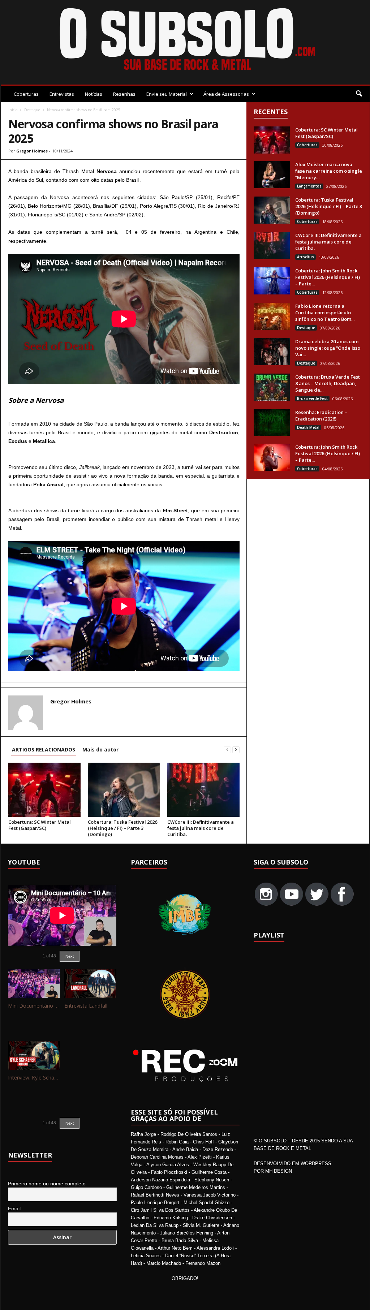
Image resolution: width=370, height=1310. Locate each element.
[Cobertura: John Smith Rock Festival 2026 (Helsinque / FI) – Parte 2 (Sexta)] (272, 457)
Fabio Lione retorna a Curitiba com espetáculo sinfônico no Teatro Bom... (324, 312)
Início (12, 109)
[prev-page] (227, 749)
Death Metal (308, 427)
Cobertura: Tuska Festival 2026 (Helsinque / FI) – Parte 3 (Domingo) (122, 828)
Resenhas (124, 94)
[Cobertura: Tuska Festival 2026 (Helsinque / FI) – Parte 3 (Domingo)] (124, 790)
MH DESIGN (278, 1171)
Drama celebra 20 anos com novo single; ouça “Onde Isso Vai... (327, 348)
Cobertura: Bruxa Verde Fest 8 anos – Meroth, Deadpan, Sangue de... (327, 383)
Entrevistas (62, 94)
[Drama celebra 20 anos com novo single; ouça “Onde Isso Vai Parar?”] (272, 351)
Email (14, 1208)
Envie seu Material (166, 94)
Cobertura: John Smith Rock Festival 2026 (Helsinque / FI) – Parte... (327, 277)
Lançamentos (309, 186)
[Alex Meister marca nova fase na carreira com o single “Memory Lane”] (272, 174)
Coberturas (26, 94)
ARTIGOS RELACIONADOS (43, 749)
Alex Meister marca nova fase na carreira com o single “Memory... (328, 171)
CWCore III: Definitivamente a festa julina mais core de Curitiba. (200, 828)
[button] (359, 94)
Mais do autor (100, 749)
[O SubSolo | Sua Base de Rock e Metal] (185, 40)
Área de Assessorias (226, 94)
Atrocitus (305, 256)
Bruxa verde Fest (312, 398)
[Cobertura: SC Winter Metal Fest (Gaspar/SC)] (44, 790)
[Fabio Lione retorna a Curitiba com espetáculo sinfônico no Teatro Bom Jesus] (272, 316)
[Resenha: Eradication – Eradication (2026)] (272, 422)
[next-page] (236, 749)
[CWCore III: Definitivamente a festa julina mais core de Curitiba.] (203, 790)
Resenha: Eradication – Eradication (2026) (321, 415)
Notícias (93, 94)
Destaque (32, 109)
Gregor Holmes (32, 151)
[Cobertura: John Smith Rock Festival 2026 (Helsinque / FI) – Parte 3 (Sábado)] (272, 280)
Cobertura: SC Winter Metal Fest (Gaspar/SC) (39, 825)
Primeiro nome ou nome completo (47, 1183)
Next (69, 956)
